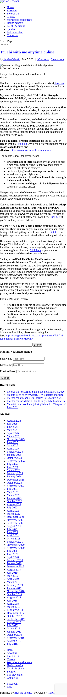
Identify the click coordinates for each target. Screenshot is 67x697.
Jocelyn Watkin (11, 59)
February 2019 (15, 585)
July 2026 (12, 423)
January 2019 (14, 588)
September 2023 (16, 485)
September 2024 (16, 460)
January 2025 (14, 454)
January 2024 (14, 476)
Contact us (12, 35)
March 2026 (13, 436)
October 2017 (14, 616)
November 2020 (16, 544)
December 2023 (15, 479)
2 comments (57, 59)
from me (59, 83)
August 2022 (14, 504)
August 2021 (14, 526)
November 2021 (16, 519)
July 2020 (12, 550)
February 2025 (15, 451)
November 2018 (16, 591)
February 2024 (15, 473)
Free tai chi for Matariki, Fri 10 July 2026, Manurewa (36, 401)
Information (43, 59)
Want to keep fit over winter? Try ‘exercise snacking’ (35, 394)
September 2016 (16, 637)
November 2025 (16, 439)
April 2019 (13, 578)
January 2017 (14, 631)
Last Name (6, 364)
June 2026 (12, 426)
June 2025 (12, 442)
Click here (55, 216)
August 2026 (14, 420)
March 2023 (13, 495)
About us (12, 10)
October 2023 (14, 482)
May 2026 (12, 429)
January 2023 (14, 498)
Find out (22, 143)
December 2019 (15, 566)
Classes (11, 16)
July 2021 (12, 529)
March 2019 (13, 581)
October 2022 (14, 501)
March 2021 (13, 538)
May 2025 (12, 445)
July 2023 (12, 488)
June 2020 (12, 554)
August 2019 (14, 569)
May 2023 (12, 492)
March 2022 (13, 513)
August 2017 (14, 622)
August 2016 (14, 640)
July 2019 (12, 572)
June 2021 (12, 532)
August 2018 (14, 597)
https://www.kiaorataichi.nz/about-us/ (31, 150)
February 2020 (15, 560)
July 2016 (12, 644)
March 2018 (13, 606)
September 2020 (16, 547)
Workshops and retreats (19, 19)
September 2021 (16, 523)
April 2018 (13, 603)
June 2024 (12, 467)
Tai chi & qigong (16, 25)
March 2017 (13, 628)
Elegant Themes (23, 692)
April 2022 (13, 510)
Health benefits (15, 22)
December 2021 (15, 516)
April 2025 (13, 448)
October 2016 (14, 634)
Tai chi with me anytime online (27, 52)
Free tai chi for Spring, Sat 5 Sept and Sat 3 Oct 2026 (36, 391)
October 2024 (14, 457)
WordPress (53, 692)
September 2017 (16, 619)
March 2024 (13, 470)
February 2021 (15, 541)
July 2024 (12, 464)
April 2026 (13, 433)
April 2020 (13, 557)
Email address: (8, 371)
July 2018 (12, 600)
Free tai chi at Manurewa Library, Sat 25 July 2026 (34, 397)
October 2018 (14, 594)
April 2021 (13, 535)
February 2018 (15, 609)
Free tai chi (13, 13)
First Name (6, 358)
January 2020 (14, 563)
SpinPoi (11, 29)
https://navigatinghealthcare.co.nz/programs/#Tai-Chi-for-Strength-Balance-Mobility (32, 337)
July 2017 (12, 625)
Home (10, 7)
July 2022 (12, 507)
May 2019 (12, 575)
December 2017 (15, 613)
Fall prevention (15, 32)
